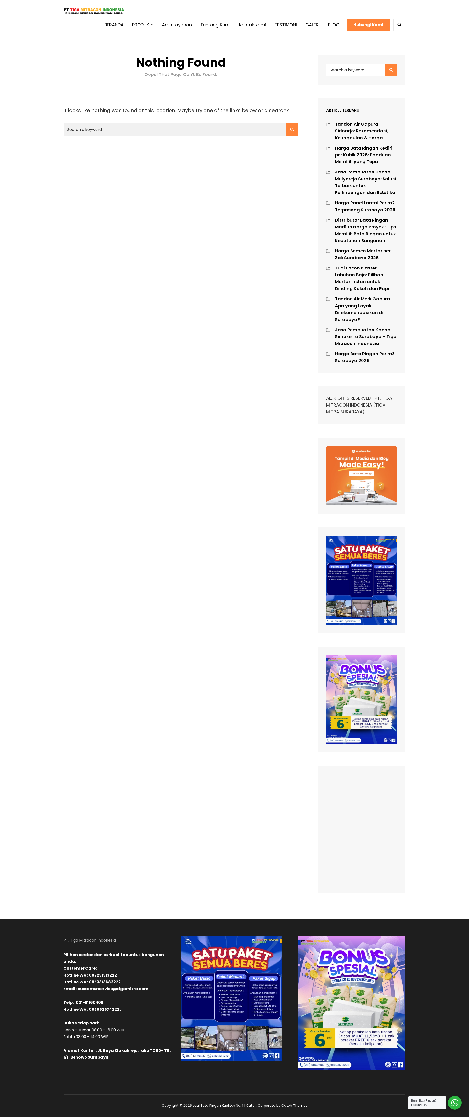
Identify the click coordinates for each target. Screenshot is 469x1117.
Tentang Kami (215, 25)
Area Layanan (177, 25)
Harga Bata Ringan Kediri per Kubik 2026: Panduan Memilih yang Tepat (363, 155)
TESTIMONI (286, 25)
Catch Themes (294, 1105)
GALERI (312, 25)
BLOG (334, 25)
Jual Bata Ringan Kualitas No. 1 (218, 1105)
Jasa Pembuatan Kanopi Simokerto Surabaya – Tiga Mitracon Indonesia (366, 336)
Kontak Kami (252, 25)
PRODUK (140, 25)
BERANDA (114, 25)
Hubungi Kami (368, 25)
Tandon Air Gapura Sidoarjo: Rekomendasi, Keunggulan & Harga (361, 131)
